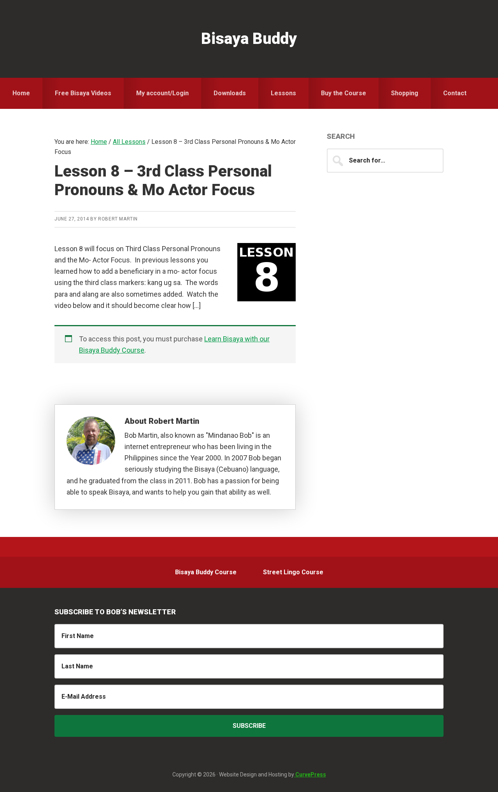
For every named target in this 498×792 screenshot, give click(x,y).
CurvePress (310, 774)
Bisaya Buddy (249, 39)
